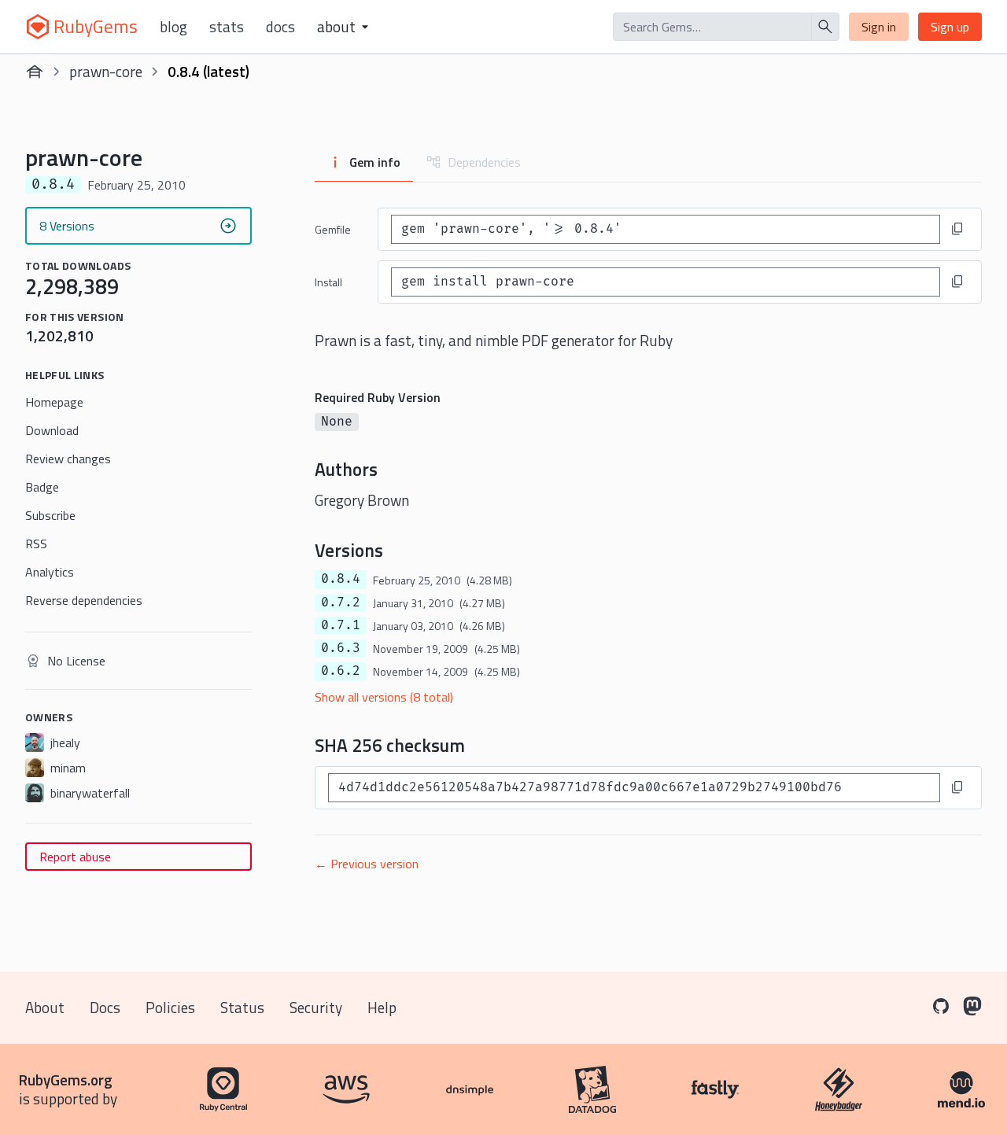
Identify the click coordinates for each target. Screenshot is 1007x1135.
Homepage (54, 401)
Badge (42, 486)
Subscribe (50, 515)
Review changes (68, 458)
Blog (173, 27)
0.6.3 (340, 648)
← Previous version (367, 863)
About (45, 1007)
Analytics (49, 571)
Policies (170, 1007)
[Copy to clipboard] (957, 229)
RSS (36, 543)
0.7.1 (340, 625)
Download (52, 430)
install (328, 282)
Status (242, 1007)
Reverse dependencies (83, 600)
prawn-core (105, 71)
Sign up (950, 26)
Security (316, 1007)
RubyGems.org (66, 1079)
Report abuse (75, 856)
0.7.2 (340, 602)
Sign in (878, 26)
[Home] (34, 71)
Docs (280, 27)
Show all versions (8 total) (384, 696)
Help (382, 1007)
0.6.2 (340, 671)
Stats (226, 27)
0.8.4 (340, 579)
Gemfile (333, 229)
